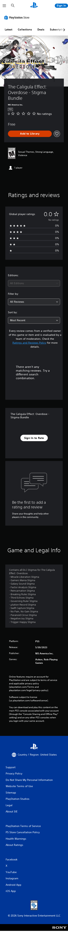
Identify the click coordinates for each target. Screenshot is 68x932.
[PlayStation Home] (34, 5)
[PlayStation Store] (17, 17)
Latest (8, 29)
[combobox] (34, 283)
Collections (25, 29)
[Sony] (59, 930)
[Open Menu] (4, 5)
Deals (40, 29)
